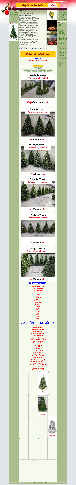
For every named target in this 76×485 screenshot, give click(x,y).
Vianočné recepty (61, 33)
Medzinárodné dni (61, 60)
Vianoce (60, 25)
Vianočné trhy (61, 26)
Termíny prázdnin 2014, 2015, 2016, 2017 (62, 58)
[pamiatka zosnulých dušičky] (52, 30)
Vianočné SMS (61, 30)
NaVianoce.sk (39, 482)
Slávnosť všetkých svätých (62, 53)
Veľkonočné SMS (61, 37)
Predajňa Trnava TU (38, 66)
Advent (60, 57)
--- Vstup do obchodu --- (17, 8)
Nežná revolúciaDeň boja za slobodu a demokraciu (62, 56)
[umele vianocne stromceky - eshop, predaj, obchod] (62, 15)
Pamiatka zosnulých (61, 51)
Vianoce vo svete (61, 29)
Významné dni (61, 63)
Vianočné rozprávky (62, 34)
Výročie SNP (60, 42)
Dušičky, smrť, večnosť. (62, 47)
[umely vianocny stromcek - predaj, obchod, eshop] (13, 15)
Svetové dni (60, 61)
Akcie (59, 64)
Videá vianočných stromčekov (61, 24)
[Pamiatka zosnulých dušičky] (52, 19)
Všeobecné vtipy (61, 32)
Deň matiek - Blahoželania (63, 38)
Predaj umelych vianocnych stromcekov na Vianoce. (19, 1)
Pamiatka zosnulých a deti (62, 52)
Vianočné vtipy (61, 31)
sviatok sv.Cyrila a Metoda (63, 41)
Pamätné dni (61, 62)
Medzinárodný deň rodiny (63, 39)
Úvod (10, 8)
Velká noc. (60, 36)
